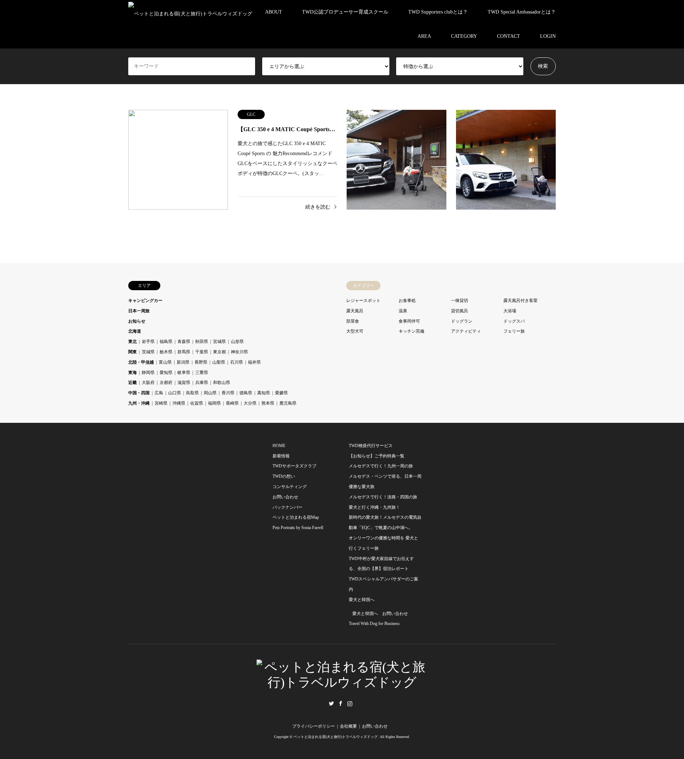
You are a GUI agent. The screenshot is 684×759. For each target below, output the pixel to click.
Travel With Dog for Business (374, 623)
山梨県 (218, 362)
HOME (279, 445)
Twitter (331, 703)
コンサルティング (290, 486)
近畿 (132, 382)
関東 (132, 351)
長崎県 (232, 403)
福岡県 (214, 403)
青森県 (183, 341)
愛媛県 (281, 392)
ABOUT (273, 12)
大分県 (250, 403)
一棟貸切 (459, 300)
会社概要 (348, 726)
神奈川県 (239, 351)
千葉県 (201, 351)
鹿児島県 (287, 403)
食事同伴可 (409, 321)
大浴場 (509, 310)
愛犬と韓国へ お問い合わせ (380, 613)
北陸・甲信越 (141, 362)
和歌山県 (221, 382)
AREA (424, 36)
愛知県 (166, 372)
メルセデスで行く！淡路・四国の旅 (383, 496)
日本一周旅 (139, 310)
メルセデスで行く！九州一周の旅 (381, 465)
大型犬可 (354, 331)
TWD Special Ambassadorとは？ (522, 12)
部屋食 (352, 321)
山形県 (237, 341)
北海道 (134, 331)
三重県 (201, 372)
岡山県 (210, 392)
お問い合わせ (285, 496)
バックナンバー (287, 507)
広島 (159, 392)
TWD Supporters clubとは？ (438, 12)
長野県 (201, 362)
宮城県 (219, 341)
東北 (132, 341)
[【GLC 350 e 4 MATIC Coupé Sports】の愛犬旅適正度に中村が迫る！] (396, 160)
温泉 (403, 310)
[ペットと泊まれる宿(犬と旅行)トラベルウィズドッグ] (190, 12)
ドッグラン (461, 321)
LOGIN (548, 36)
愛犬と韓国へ (361, 599)
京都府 (166, 382)
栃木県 (166, 351)
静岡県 (148, 372)
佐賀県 (196, 403)
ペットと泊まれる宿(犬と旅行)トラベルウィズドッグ (336, 737)
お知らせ (136, 321)
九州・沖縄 (139, 403)
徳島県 (245, 392)
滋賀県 (183, 382)
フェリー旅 (514, 331)
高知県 (263, 392)
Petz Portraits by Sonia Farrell (298, 527)
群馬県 (183, 351)
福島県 (166, 341)
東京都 (219, 351)
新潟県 (183, 362)
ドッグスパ (514, 321)
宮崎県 (161, 403)
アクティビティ (466, 331)
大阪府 (148, 382)
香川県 (228, 392)
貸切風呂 (459, 310)
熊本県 (267, 403)
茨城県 (148, 351)
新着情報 (281, 455)
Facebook (340, 703)
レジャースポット (363, 300)
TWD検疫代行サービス (371, 445)
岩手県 (148, 341)
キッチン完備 (411, 331)
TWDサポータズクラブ (294, 465)
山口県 (174, 392)
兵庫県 (201, 382)
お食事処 (407, 300)
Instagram (349, 703)
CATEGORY (464, 36)
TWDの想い (284, 476)
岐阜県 (183, 372)
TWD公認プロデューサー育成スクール (345, 12)
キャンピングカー (145, 300)
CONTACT (508, 36)
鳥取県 (192, 392)
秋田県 (201, 341)
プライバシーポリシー (313, 726)
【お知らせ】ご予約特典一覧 (376, 455)
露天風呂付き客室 (520, 300)
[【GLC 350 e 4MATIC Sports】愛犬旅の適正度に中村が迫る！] (506, 160)
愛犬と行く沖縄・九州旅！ (374, 507)
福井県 (254, 362)
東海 (132, 372)
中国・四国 (139, 392)
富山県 (165, 362)
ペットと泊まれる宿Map (296, 517)
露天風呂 (354, 310)
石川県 (236, 362)
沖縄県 (178, 403)
